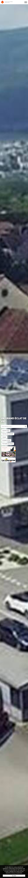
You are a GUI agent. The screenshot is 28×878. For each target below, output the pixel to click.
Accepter (14, 875)
